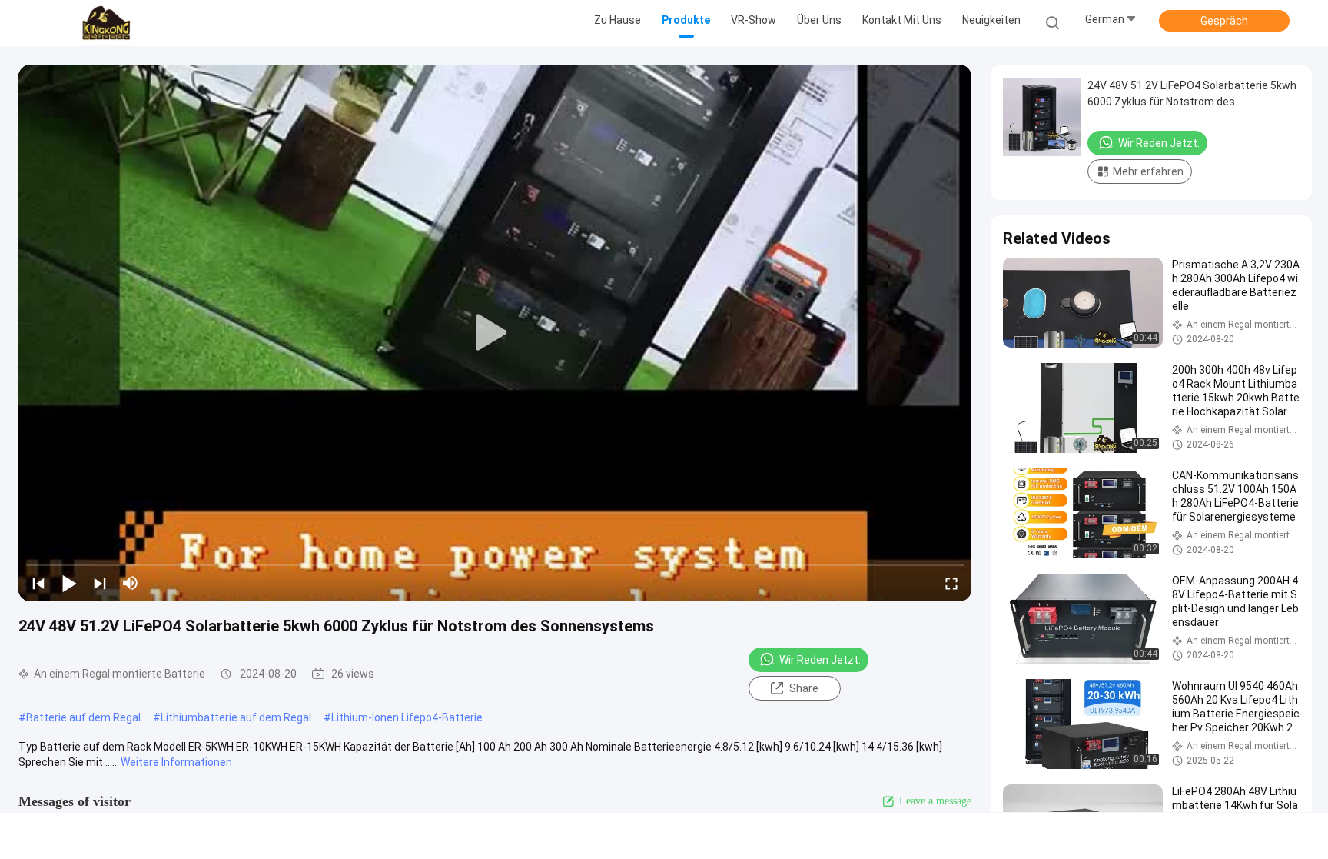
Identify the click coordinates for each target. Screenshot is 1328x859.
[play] (495, 333)
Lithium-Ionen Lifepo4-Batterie (407, 717)
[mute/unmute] (130, 582)
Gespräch (1224, 21)
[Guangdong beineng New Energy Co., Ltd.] (106, 23)
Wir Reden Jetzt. (820, 660)
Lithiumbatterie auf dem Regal (236, 717)
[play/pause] (69, 582)
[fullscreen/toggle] (951, 582)
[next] (100, 582)
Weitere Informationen (176, 762)
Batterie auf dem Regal (83, 717)
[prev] (38, 582)
